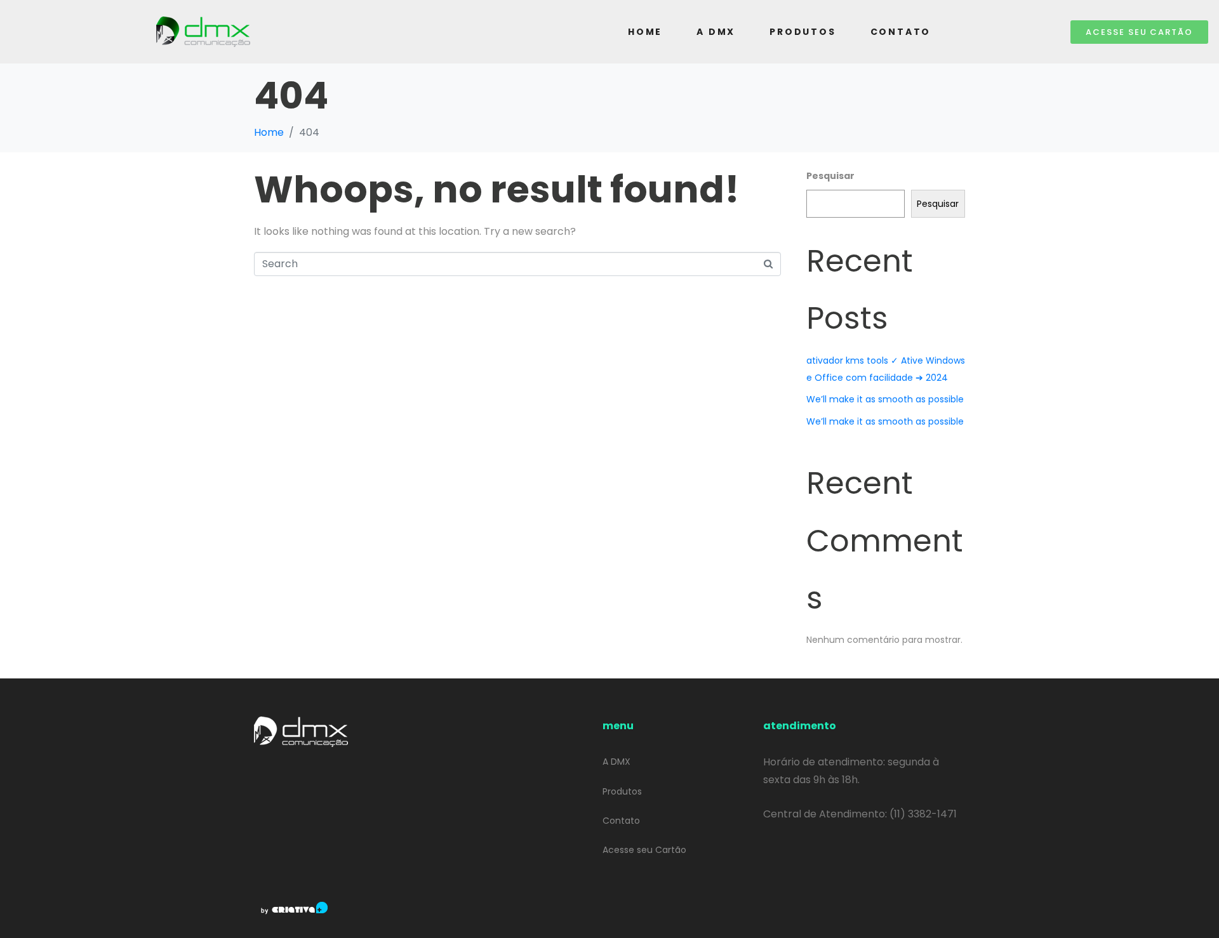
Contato (900, 31)
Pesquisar (830, 175)
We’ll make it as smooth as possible (885, 399)
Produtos (802, 31)
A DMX (715, 31)
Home (645, 31)
